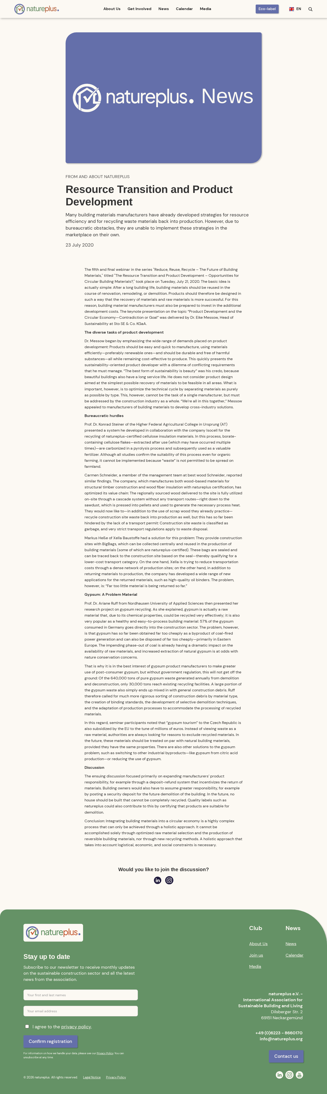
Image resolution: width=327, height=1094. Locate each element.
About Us (111, 8)
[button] (295, 9)
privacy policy (76, 1027)
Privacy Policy (105, 1053)
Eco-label (267, 8)
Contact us (286, 1056)
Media (205, 8)
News (163, 8)
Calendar (184, 8)
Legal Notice (92, 1077)
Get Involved (139, 8)
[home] (36, 9)
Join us (256, 955)
